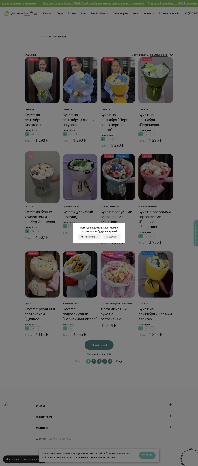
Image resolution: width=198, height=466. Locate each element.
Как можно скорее (89, 237)
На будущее (111, 237)
